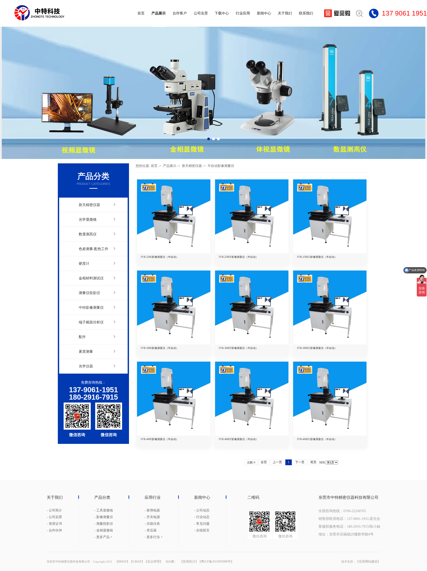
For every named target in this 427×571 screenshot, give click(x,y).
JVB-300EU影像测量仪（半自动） (317, 348)
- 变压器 (151, 530)
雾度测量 (86, 351)
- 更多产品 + (103, 537)
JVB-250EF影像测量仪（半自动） (238, 256)
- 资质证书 (54, 523)
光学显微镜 (88, 219)
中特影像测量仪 (91, 307)
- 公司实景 (54, 517)
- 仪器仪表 (152, 523)
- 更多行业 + (154, 537)
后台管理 (153, 561)
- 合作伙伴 (54, 530)
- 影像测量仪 (103, 517)
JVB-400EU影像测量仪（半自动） (317, 439)
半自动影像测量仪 (220, 166)
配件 (82, 337)
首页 (141, 13)
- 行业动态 (201, 517)
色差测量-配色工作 (93, 249)
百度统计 (189, 561)
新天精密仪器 (89, 205)
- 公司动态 (201, 510)
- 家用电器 (152, 510)
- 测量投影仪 (103, 523)
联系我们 (306, 13)
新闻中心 (264, 13)
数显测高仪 (88, 234)
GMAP (137, 561)
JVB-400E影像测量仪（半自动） (160, 439)
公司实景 (201, 13)
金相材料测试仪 (91, 278)
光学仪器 (86, 366)
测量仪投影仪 (89, 293)
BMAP (122, 561)
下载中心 (222, 13)
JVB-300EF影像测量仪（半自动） (238, 348)
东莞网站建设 (368, 561)
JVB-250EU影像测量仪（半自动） (317, 256)
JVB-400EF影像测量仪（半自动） (238, 439)
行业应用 (243, 13)
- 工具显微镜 (103, 510)
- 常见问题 (201, 523)
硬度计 (84, 263)
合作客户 (180, 13)
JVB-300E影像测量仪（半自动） (160, 348)
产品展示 (158, 13)
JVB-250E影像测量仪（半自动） (160, 256)
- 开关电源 (152, 517)
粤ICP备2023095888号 (216, 561)
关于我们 (285, 13)
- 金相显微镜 (103, 530)
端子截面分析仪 (91, 322)
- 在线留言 (201, 530)
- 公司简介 (54, 510)
